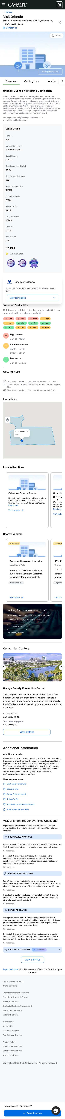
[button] (32, 430)
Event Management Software (16, 993)
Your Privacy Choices (12, 1035)
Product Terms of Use (12, 1046)
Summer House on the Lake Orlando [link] (27, 561)
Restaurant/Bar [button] (16, 583)
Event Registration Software (15, 997)
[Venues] (59, 4)
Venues (9, 12)
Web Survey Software (12, 1010)
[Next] (62, 81)
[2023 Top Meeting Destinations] (34, 263)
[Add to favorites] (60, 22)
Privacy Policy (9, 1042)
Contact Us (7, 1026)
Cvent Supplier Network (13, 981)
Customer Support (11, 1031)
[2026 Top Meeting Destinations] (11, 263)
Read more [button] (13, 505)
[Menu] (3, 5)
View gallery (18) (50, 71)
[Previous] (3, 667)
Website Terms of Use (12, 1051)
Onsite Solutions (10, 986)
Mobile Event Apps (11, 1002)
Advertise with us (10, 1055)
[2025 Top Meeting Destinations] (22, 263)
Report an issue (10, 969)
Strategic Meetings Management (17, 1006)
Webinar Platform (10, 1015)
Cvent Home (8, 1022)
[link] (27, 549)
